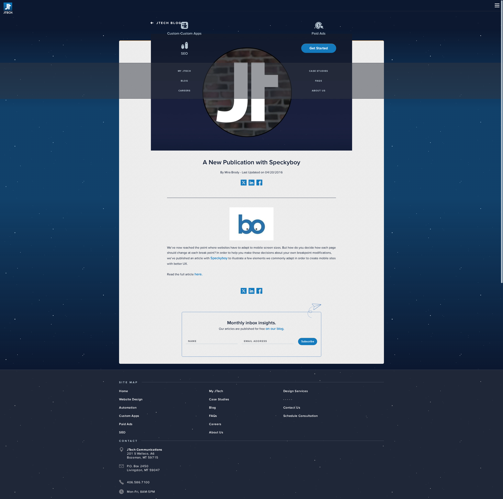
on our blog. (275, 326)
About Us (216, 429)
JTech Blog (169, 23)
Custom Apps (129, 412)
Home (123, 388)
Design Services (295, 388)
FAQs (213, 412)
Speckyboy (218, 257)
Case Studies (219, 396)
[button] (497, 5)
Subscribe (307, 338)
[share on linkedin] (251, 182)
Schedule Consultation (300, 412)
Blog (212, 404)
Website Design (131, 396)
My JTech (216, 388)
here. (198, 272)
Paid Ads (126, 421)
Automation (128, 404)
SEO (122, 429)
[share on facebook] (259, 182)
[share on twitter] (244, 182)
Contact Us (291, 404)
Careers (215, 421)
